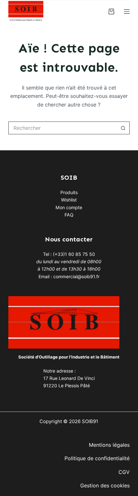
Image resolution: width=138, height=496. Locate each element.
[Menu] (127, 11)
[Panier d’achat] (111, 11)
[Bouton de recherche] (123, 128)
